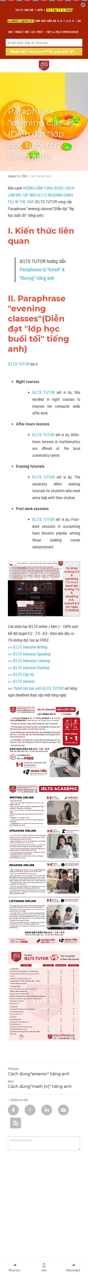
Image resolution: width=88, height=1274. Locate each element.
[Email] (63, 1110)
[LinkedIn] (46, 1110)
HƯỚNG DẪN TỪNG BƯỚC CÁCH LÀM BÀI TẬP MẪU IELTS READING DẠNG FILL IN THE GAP (41, 195)
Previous (13, 1069)
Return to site (19, 1100)
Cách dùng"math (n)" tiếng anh (40, 1086)
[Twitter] (30, 1110)
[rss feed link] (15, 1123)
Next (11, 1081)
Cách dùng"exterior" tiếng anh (39, 1073)
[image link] (44, 65)
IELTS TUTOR (19, 364)
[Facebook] (13, 1110)
